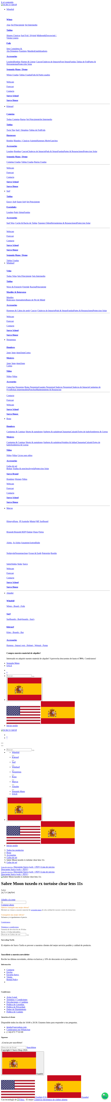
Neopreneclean (21, 553)
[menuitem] (10, 9)
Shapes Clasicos (13, 35)
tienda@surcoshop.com (16, 1027)
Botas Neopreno (31, 387)
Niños (9, 371)
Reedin (54, 553)
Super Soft (21, 202)
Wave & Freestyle (14, 287)
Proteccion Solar (90, 151)
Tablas (9, 30)
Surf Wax (10, 223)
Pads (16, 212)
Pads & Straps (51, 151)
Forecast (10, 86)
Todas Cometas (13, 119)
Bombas (16, 62)
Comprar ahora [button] (7, 905)
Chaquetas (66, 431)
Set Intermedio (31, 25)
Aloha (9, 543)
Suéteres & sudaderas (52, 431)
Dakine (29, 532)
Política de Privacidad (16, 1007)
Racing (33, 287)
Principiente (41, 287)
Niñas (14, 376)
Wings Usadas (12, 75)
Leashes (9, 62)
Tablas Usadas (25, 75)
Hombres (10, 347)
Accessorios (11, 56)
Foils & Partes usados (41, 75)
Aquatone (25, 543)
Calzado (74, 431)
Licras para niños (25, 455)
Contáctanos (5, 922)
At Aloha (17, 543)
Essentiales (11, 207)
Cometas (10, 114)
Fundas (61, 151)
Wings (9, 19)
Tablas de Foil (35, 130)
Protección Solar (25, 64)
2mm (8, 353)
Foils (8, 43)
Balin (37, 543)
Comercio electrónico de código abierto (50, 1099)
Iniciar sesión (12, 725)
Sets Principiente (24, 276)
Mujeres (10, 358)
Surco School (12, 96)
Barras (23, 119)
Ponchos (32, 389)
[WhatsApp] (105, 1095)
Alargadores (20, 300)
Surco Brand (12, 474)
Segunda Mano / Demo (16, 69)
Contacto (10, 91)
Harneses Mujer (43, 141)
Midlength (41, 35)
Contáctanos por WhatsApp (18, 1029)
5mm (23, 353)
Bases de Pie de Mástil (35, 300)
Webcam (10, 82)
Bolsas (9, 468)
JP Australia (24, 521)
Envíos (9, 972)
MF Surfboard (42, 521)
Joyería (32, 468)
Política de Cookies (14, 1012)
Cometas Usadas (13, 162)
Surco (25, 564)
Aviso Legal (11, 997)
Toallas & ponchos (21, 468)
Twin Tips (10, 130)
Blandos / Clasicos (22, 141)
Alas (8, 25)
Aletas (21, 212)
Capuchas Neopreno (15, 387)
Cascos (39, 62)
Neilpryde (10, 553)
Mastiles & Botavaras (16, 292)
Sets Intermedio (38, 276)
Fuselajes (23, 51)
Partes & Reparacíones (73, 151)
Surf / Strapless (22, 130)
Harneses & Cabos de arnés (18, 310)
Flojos (41, 532)
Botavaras (10, 300)
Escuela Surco (12, 974)
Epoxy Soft (11, 202)
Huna (16, 521)
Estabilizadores (40, 51)
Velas (8, 271)
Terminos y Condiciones (16, 999)
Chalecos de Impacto (51, 62)
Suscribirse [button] (31, 1047)
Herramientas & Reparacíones (63, 223)
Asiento (33, 141)
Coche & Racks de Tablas (26, 223)
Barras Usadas (40, 162)
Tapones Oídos (44, 223)
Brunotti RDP (20, 532)
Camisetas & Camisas (15, 431)
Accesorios (11, 382)
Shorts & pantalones (34, 431)
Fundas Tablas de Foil (79, 62)
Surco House (12, 100)
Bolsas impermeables (20, 389)
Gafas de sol (11, 466)
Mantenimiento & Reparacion (48, 389)
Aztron (32, 543)
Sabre (8, 564)
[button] (28, 867)
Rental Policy (12, 979)
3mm (13, 353)
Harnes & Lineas (28, 62)
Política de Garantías (15, 1004)
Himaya (9, 521)
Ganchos (54, 141)
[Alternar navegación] (2, 743)
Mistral (33, 521)
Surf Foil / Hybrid (28, 35)
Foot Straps (65, 62)
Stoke (19, 564)
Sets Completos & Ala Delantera (14, 49)
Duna (35, 532)
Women (18, 479)
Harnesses (11, 135)
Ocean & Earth (34, 553)
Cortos (28, 353)
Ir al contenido (7, 2)
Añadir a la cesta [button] (8, 899)
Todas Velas (11, 276)
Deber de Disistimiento (16, 1009)
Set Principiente (17, 25)
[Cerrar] (2, 745)
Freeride (25, 287)
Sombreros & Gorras (99, 431)
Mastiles (30, 51)
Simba (14, 564)
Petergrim (46, 553)
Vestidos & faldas (69, 442)
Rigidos (9, 141)
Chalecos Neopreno (63, 387)
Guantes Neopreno (46, 387)
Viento (9, 977)
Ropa (8, 852)
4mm (18, 353)
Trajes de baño (84, 431)
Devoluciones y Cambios (17, 1002)
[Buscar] (33, 676)
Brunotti (10, 532)
